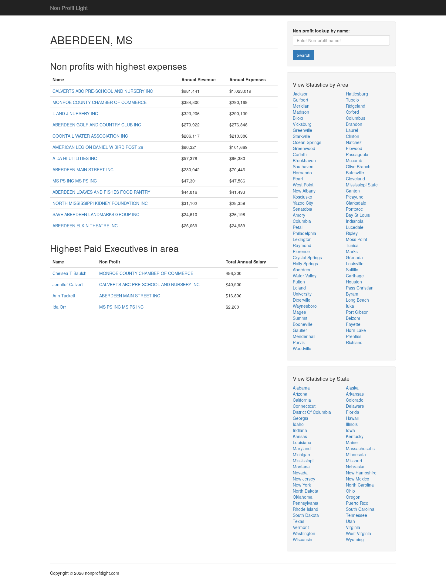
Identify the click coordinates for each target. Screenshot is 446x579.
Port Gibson (357, 312)
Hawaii (352, 418)
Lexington (302, 239)
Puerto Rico (357, 503)
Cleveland (355, 179)
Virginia (353, 527)
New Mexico (357, 479)
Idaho (298, 424)
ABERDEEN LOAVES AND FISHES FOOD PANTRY (101, 192)
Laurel (352, 130)
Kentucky (354, 436)
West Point (303, 185)
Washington (304, 533)
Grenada (354, 257)
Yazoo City (303, 203)
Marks (352, 251)
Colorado (354, 400)
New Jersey (304, 479)
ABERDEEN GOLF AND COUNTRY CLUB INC (96, 125)
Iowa (350, 430)
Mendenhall (304, 336)
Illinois (352, 424)
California (302, 400)
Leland (299, 288)
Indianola (354, 221)
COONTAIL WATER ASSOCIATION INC (90, 136)
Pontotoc (354, 209)
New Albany (304, 191)
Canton (353, 191)
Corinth (300, 154)
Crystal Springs (307, 257)
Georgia (300, 418)
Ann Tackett (63, 296)
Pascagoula (357, 154)
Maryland (302, 448)
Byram (352, 294)
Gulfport (300, 100)
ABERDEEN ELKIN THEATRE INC (85, 226)
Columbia (302, 221)
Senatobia (302, 209)
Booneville (303, 324)
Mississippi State (362, 185)
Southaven (303, 166)
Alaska (352, 388)
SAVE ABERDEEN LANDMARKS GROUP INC (95, 214)
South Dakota (306, 515)
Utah (350, 521)
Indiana (300, 430)
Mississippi (303, 460)
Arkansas (355, 394)
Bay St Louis (358, 215)
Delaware (355, 406)
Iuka (350, 306)
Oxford (352, 112)
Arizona (300, 394)
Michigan (301, 454)
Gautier (300, 330)
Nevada (300, 473)
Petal (297, 227)
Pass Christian (359, 288)
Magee (299, 312)
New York (302, 485)
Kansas (300, 436)
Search (303, 55)
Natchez (354, 142)
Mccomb (354, 160)
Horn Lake (356, 330)
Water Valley (304, 276)
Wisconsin (302, 539)
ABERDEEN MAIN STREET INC (82, 169)
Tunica (352, 245)
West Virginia (358, 533)
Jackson (301, 94)
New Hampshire (361, 473)
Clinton (352, 136)
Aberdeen (302, 269)
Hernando (302, 172)
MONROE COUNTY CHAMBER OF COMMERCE (99, 102)
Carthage (355, 276)
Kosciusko (302, 197)
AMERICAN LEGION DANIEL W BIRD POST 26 (97, 147)
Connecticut (304, 406)
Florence (301, 251)
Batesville (355, 172)
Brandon (354, 124)
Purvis (299, 342)
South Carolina (360, 509)
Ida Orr (59, 307)
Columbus (355, 118)
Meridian (301, 106)
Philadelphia (304, 233)
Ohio (350, 491)
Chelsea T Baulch (69, 273)
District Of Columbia (312, 412)
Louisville (354, 263)
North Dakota (305, 491)
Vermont (301, 527)
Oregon (353, 497)
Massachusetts (360, 448)
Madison (301, 112)
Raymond (302, 245)
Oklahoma (303, 497)
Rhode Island (305, 509)
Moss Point (356, 239)
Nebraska (355, 467)
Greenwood (304, 148)
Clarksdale (356, 203)
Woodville (302, 348)
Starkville (301, 136)
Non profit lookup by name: (321, 31)
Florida (352, 412)
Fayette (353, 324)
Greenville (302, 130)
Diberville (301, 300)
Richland (354, 342)
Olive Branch (358, 166)
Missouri (354, 460)
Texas (298, 521)
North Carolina (360, 485)
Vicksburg (302, 124)
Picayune (354, 197)
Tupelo (352, 100)
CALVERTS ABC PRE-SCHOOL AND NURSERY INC (102, 91)
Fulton (299, 282)
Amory (299, 215)
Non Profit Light (69, 8)
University (302, 294)
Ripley (352, 233)
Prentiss (353, 336)
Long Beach (357, 300)
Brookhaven (304, 160)
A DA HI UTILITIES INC (74, 158)
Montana (301, 467)
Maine (352, 442)
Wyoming (355, 539)
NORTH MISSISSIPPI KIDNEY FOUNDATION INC (100, 203)
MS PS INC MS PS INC (74, 181)
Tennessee (356, 515)
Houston (354, 282)
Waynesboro (305, 306)
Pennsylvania (305, 503)
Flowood (354, 148)
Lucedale (354, 227)
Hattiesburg (357, 94)
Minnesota (356, 454)
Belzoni (353, 318)
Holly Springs (305, 263)
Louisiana (302, 442)
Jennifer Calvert (67, 284)
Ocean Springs (307, 142)
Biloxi (298, 118)
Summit (300, 318)
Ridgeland (355, 106)
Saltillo (352, 269)
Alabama (301, 388)
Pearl (298, 179)
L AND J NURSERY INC (75, 113)
